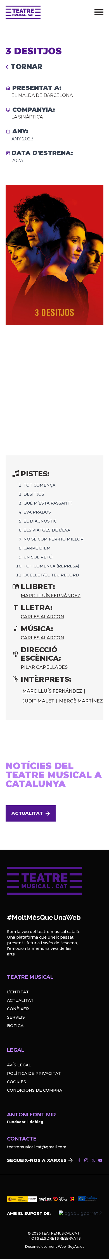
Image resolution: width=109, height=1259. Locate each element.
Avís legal (19, 1065)
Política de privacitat (34, 1073)
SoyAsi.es (76, 1246)
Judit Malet (38, 701)
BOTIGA (15, 1025)
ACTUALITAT (20, 1000)
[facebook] (79, 1160)
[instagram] (86, 1160)
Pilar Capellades (44, 667)
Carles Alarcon (42, 616)
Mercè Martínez (81, 701)
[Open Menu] (98, 12)
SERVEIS (16, 1017)
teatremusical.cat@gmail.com (36, 1146)
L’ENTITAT (18, 992)
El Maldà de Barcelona (42, 95)
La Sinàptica (27, 117)
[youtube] (100, 1160)
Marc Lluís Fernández (50, 595)
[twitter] (93, 1160)
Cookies (16, 1081)
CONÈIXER (18, 1008)
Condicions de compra (34, 1090)
